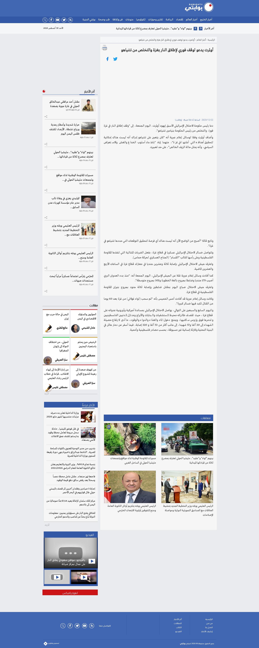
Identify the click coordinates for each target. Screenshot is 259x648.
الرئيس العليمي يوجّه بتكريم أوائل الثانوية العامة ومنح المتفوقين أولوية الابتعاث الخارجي (131, 508)
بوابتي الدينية (88, 19)
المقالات (178, 623)
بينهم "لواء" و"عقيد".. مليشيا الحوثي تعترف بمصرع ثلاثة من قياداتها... (73, 155)
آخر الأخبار (178, 619)
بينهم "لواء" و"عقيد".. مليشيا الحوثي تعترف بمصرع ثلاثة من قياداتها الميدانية (187, 461)
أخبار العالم (191, 19)
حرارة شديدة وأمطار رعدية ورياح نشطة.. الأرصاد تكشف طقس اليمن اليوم (64, 129)
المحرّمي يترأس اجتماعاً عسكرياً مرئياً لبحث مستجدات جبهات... (71, 279)
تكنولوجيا (140, 19)
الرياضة (169, 19)
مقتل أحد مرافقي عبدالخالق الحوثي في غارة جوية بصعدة (64, 104)
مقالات (94, 305)
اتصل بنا (209, 627)
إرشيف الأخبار (207, 631)
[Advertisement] (158, 89)
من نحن (209, 623)
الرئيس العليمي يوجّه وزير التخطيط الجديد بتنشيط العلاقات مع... (65, 230)
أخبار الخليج (206, 19)
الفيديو (178, 631)
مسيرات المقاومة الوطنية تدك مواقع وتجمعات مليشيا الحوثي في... (74, 178)
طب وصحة (104, 19)
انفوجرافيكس (70, 592)
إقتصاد (179, 19)
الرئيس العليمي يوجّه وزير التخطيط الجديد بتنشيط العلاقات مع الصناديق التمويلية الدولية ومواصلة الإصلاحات (188, 510)
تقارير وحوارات (155, 19)
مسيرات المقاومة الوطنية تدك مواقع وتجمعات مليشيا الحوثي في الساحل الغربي (133, 461)
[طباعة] (104, 47)
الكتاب (179, 627)
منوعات (129, 19)
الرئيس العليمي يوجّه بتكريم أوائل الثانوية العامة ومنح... (70, 256)
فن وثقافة (117, 19)
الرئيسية (211, 39)
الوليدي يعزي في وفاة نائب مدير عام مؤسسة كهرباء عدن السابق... (63, 203)
